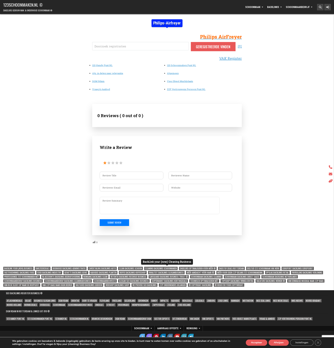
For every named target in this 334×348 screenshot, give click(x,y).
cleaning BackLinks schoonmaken (161, 268)
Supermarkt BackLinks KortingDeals (169, 281)
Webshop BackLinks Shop (117, 285)
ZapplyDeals (158, 305)
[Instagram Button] (170, 336)
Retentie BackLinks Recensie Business (128, 276)
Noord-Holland (14, 305)
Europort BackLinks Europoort (298, 268)
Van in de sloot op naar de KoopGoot (21, 285)
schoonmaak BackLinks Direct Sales (242, 276)
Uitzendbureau (180, 318)
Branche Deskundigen (102, 318)
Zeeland (171, 305)
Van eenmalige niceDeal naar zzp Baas (306, 281)
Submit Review (114, 222)
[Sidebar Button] (327, 7)
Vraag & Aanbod (101, 89)
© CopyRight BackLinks (200, 285)
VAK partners (223, 318)
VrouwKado (123, 305)
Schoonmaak (252, 7)
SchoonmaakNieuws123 (105, 281)
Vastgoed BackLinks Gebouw (88, 285)
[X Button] (142, 336)
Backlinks (273, 7)
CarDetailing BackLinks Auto (102, 268)
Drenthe (75, 300)
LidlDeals (199, 300)
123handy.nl (61, 318)
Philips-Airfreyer (167, 23)
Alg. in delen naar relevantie (107, 73)
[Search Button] (320, 7)
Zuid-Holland (184, 305)
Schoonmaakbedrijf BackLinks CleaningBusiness (68, 281)
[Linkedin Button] (163, 336)
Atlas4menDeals (14, 300)
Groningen (143, 300)
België (28, 300)
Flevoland (104, 300)
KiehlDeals (187, 300)
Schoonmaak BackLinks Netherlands (279, 276)
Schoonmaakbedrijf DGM (139, 318)
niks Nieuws (297, 300)
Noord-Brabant (313, 300)
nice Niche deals (280, 300)
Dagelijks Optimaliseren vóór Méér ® (198, 268)
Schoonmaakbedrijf (298, 7)
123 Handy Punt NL (102, 65)
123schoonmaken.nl (79, 318)
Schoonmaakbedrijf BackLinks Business (23, 281)
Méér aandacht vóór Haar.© (200, 272)
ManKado (235, 300)
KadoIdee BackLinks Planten (103, 272)
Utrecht (111, 305)
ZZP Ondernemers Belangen (173, 285)
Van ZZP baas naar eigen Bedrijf (57, 285)
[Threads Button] (149, 336)
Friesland (116, 300)
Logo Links (223, 300)
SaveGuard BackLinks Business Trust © (168, 276)
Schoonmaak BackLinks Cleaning (206, 276)
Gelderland (130, 300)
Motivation (248, 300)
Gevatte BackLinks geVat (75, 272)
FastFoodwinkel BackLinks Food (19, 272)
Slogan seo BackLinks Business (134, 281)
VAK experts (208, 318)
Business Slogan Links (44, 300)
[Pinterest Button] (156, 336)
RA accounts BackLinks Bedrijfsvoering (61, 276)
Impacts (164, 300)
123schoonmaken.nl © (23, 5)
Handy (154, 300)
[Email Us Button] (184, 336)
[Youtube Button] (177, 336)
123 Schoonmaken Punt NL (181, 65)
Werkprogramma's (140, 305)
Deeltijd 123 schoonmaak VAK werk (263, 268)
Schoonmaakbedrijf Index (80, 305)
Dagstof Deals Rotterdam (231, 268)
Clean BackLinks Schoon (130, 268)
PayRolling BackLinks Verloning (307, 272)
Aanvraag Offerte (167, 328)
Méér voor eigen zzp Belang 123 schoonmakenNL (240, 272)
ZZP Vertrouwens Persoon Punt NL (186, 89)
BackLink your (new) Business (18, 268)
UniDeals (99, 305)
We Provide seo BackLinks (144, 285)
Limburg (211, 300)
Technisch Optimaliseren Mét (204, 281)
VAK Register (230, 58)
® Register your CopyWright (229, 285)
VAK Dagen (194, 318)
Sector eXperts (161, 318)
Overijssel (45, 305)
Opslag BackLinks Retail (277, 272)
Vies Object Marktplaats (180, 81)
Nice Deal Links (263, 300)
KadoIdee (175, 300)
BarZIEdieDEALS (43, 268)
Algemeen (173, 73)
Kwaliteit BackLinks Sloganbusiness (166, 272)
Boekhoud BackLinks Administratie (69, 268)
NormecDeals (30, 305)
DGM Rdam (98, 81)
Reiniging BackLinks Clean (95, 276)
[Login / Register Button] (191, 336)
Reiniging (191, 328)
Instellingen (301, 342)
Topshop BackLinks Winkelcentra (237, 281)
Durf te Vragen (89, 300)
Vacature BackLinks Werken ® (270, 281)
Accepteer (256, 342)
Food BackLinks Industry (49, 272)
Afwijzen (279, 342)
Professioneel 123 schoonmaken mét (21, 276)
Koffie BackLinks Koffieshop (133, 272)
